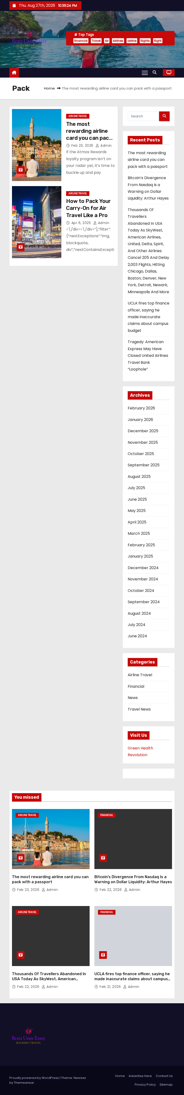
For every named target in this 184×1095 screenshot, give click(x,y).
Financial (136, 686)
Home (49, 88)
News (133, 697)
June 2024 (137, 636)
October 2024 (141, 590)
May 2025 (137, 510)
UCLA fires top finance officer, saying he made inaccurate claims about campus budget (148, 316)
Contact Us (164, 1076)
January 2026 (140, 419)
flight (157, 41)
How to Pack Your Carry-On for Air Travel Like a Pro (88, 208)
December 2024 (143, 568)
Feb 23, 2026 (83, 145)
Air (107, 41)
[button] (155, 72)
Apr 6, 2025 (81, 222)
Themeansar (24, 1082)
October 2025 (141, 453)
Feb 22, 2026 (111, 889)
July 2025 (136, 488)
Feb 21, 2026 (111, 986)
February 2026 (141, 408)
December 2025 (143, 431)
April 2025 (137, 522)
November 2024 (143, 579)
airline (131, 41)
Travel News (139, 709)
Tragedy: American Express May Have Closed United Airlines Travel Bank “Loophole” (148, 355)
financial (80, 41)
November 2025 (143, 442)
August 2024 (139, 613)
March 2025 (139, 533)
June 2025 (137, 499)
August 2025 (139, 476)
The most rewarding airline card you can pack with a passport (148, 159)
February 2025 (141, 545)
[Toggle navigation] (144, 72)
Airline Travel (78, 116)
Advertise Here (140, 1076)
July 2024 (136, 624)
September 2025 (144, 465)
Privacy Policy (145, 1084)
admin (105, 145)
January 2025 (140, 556)
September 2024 (144, 602)
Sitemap (166, 1084)
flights (145, 41)
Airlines (118, 41)
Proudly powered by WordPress (34, 1078)
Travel (96, 41)
